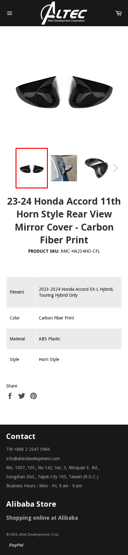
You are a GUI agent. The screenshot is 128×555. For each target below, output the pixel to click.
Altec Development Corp (38, 535)
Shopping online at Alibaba (42, 517)
